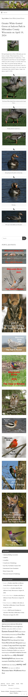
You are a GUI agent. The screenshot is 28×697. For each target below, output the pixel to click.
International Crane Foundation (10, 568)
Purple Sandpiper (20, 650)
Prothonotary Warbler (12, 650)
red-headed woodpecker (15, 652)
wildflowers (17, 668)
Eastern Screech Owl (10, 631)
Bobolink (4, 628)
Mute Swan (7, 648)
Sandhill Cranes (6, 664)
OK (23, 238)
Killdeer (6, 645)
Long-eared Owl (13, 645)
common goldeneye (9, 628)
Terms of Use (10, 685)
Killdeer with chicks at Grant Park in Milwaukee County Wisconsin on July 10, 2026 (14, 605)
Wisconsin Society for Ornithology (11, 573)
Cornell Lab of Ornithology (10, 563)
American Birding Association (10, 555)
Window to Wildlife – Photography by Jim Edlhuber (11, 691)
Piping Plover (4, 650)
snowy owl (21, 664)
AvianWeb (5, 560)
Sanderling (11, 661)
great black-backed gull (13, 634)
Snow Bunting (13, 664)
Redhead (11, 655)
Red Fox (7, 655)
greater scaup (15, 637)
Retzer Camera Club (8, 571)
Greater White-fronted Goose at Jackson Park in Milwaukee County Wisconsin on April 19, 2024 (13, 29)
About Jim (3, 683)
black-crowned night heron (16, 626)
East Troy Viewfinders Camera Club (12, 565)
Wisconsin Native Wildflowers (12, 670)
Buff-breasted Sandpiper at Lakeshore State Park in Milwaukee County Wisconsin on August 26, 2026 (13, 612)
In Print (13, 683)
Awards (17, 683)
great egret (9, 637)
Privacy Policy (4, 685)
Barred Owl (5, 626)
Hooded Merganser (16, 643)
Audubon (5, 557)
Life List (8, 683)
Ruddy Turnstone (16, 658)
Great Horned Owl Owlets (17, 640)
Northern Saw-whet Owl (16, 648)
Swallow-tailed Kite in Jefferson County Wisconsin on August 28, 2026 (13, 590)
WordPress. (16, 693)
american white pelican (16, 624)
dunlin (14, 628)
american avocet (6, 624)
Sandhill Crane (19, 661)
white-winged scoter (11, 668)
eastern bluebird (18, 628)
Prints (22, 683)
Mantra (11, 693)
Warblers (5, 667)
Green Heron (6, 643)
